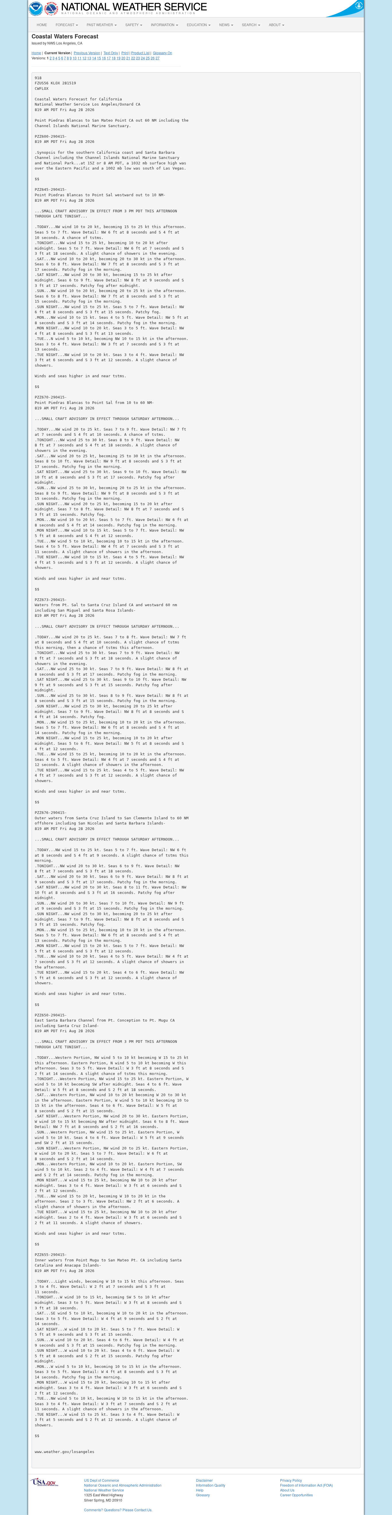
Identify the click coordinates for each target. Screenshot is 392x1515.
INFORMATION (163, 24)
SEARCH (249, 24)
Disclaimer (204, 1480)
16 (104, 57)
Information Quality (210, 1485)
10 (75, 57)
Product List (140, 52)
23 (138, 57)
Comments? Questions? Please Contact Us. (118, 1509)
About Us (287, 1489)
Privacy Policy (291, 1480)
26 (153, 57)
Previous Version (87, 52)
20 (123, 57)
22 (133, 57)
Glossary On (162, 52)
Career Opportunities (296, 1494)
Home (36, 52)
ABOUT (275, 24)
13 (89, 57)
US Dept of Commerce (101, 1480)
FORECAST (65, 24)
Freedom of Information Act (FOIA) (306, 1485)
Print (125, 52)
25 (148, 57)
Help (199, 1489)
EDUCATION (197, 24)
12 (84, 57)
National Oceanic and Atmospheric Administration (123, 1485)
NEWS (224, 24)
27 (158, 57)
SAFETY (132, 24)
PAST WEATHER (100, 24)
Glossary (203, 1494)
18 (114, 57)
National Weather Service (104, 1489)
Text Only (111, 52)
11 (79, 57)
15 (99, 57)
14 (94, 57)
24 (143, 57)
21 (128, 57)
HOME (42, 24)
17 (109, 57)
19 (119, 57)
